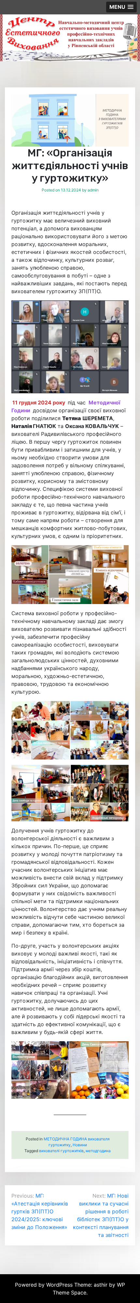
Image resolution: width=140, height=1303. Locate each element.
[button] (121, 7)
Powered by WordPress (44, 1284)
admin (93, 189)
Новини (80, 1144)
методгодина (98, 1150)
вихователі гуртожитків (61, 1150)
